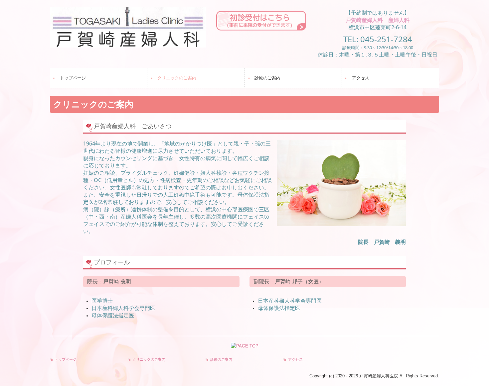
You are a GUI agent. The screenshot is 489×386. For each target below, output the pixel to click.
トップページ (73, 77)
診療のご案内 (267, 77)
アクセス (360, 77)
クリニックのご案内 (176, 77)
